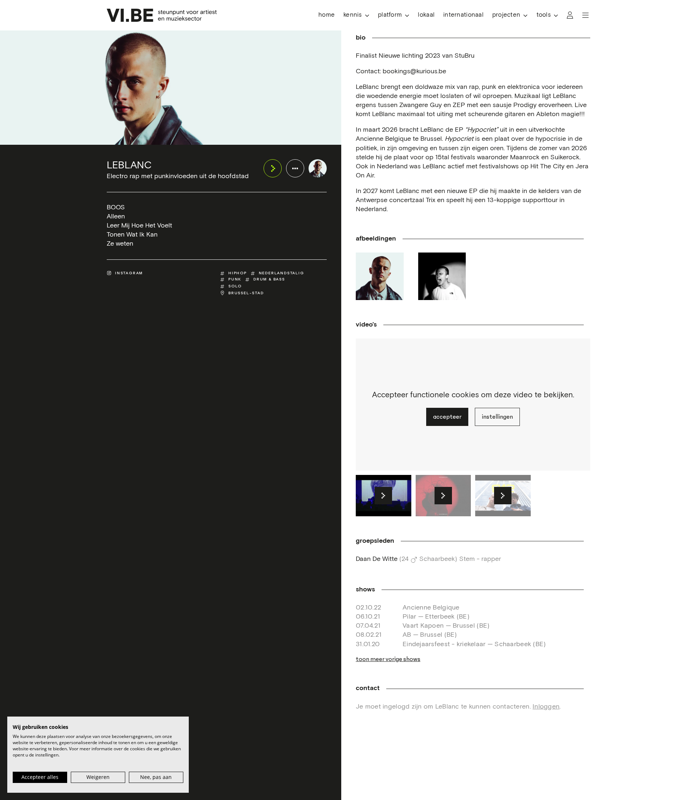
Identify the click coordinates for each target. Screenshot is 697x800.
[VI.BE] (162, 15)
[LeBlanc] (318, 168)
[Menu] (585, 15)
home (326, 15)
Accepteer (447, 416)
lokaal (426, 15)
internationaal (463, 15)
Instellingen (497, 416)
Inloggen (546, 706)
